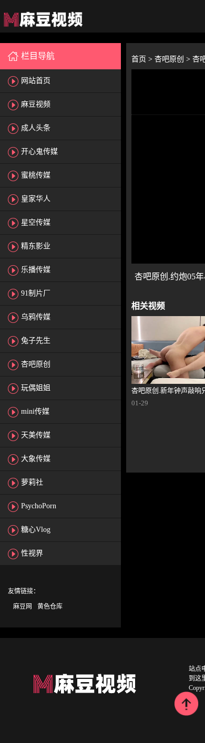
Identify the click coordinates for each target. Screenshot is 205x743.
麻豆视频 (35, 104)
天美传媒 (35, 435)
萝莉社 (32, 482)
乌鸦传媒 (35, 317)
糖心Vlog (35, 529)
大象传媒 (35, 459)
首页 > (143, 59)
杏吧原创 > (173, 59)
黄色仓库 (50, 606)
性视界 (32, 553)
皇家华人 (35, 199)
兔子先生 (35, 340)
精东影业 (35, 246)
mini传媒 (35, 411)
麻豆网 (22, 606)
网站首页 (35, 81)
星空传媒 (35, 222)
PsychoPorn (38, 506)
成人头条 (35, 128)
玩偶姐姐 (35, 388)
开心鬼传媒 (39, 151)
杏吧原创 (35, 364)
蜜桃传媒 (35, 175)
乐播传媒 (35, 270)
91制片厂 (35, 293)
